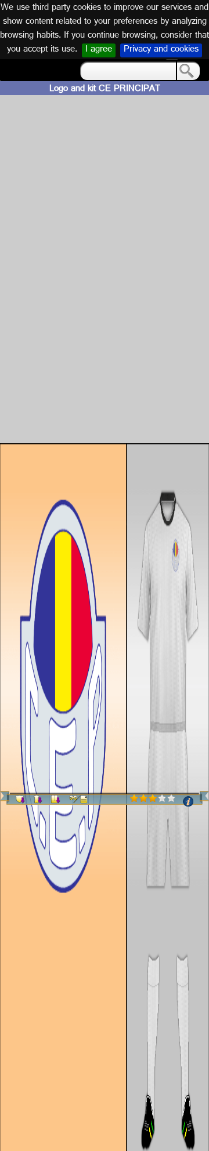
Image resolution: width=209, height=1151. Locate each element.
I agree (98, 50)
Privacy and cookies (161, 50)
